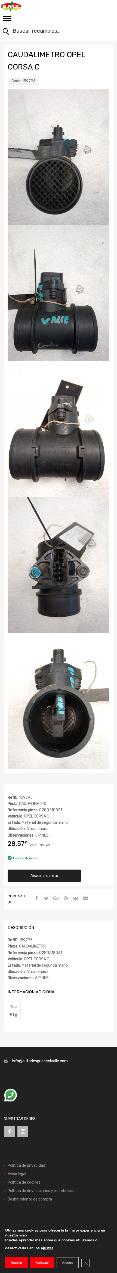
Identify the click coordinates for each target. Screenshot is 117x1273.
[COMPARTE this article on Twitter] (45, 898)
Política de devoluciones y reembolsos (41, 1190)
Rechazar (42, 1262)
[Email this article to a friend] (84, 898)
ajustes (47, 1248)
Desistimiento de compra (30, 1199)
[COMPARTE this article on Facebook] (35, 898)
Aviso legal (17, 1174)
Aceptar (16, 1262)
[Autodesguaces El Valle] (27, 6)
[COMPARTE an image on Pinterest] (65, 898)
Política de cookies (24, 1182)
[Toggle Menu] (7, 20)
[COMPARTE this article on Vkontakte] (74, 898)
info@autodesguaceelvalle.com (40, 1061)
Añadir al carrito (44, 875)
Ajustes (67, 1262)
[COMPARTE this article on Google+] (55, 898)
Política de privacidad (26, 1165)
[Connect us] (9, 1131)
